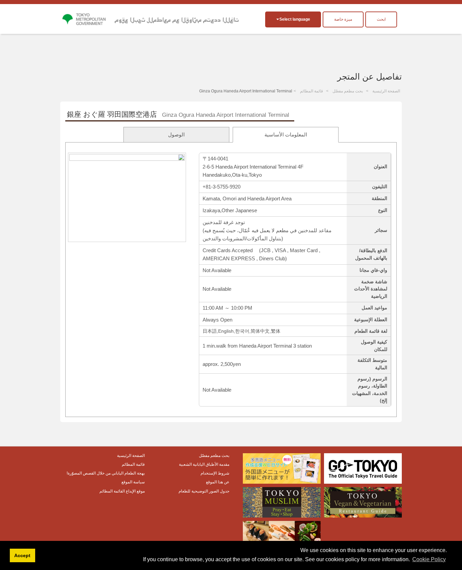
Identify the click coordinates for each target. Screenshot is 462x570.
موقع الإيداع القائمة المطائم (122, 491)
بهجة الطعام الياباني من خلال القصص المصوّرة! (106, 473)
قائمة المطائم (311, 91)
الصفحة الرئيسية (386, 91)
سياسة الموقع (133, 482)
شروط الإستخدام (215, 473)
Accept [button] (22, 555)
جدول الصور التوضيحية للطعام (204, 491)
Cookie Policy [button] (429, 559)
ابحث (381, 19)
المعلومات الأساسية (285, 134)
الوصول (176, 134)
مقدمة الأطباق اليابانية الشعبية (204, 464)
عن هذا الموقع (217, 482)
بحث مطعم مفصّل (347, 91)
